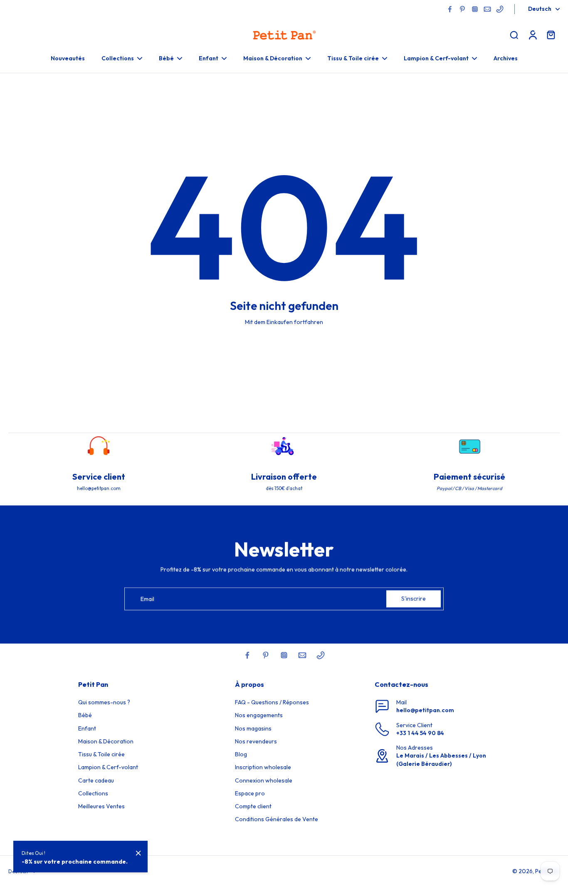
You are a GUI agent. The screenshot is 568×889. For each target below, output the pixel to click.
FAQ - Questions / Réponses (272, 702)
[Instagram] (475, 9)
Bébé (85, 715)
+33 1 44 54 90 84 (420, 733)
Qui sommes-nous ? (104, 702)
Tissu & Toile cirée (101, 754)
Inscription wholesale (263, 767)
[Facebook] (450, 9)
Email (147, 598)
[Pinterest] (462, 9)
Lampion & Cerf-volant (108, 767)
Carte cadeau (96, 780)
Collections (93, 793)
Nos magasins (253, 728)
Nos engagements (259, 715)
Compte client (253, 806)
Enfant (87, 728)
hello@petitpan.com (425, 710)
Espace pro (250, 793)
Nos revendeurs (256, 741)
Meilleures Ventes (101, 806)
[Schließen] (138, 853)
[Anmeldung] (532, 34)
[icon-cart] (550, 34)
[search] (514, 34)
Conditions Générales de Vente (276, 819)
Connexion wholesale (263, 780)
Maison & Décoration (105, 741)
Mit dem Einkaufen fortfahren (284, 322)
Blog (241, 754)
